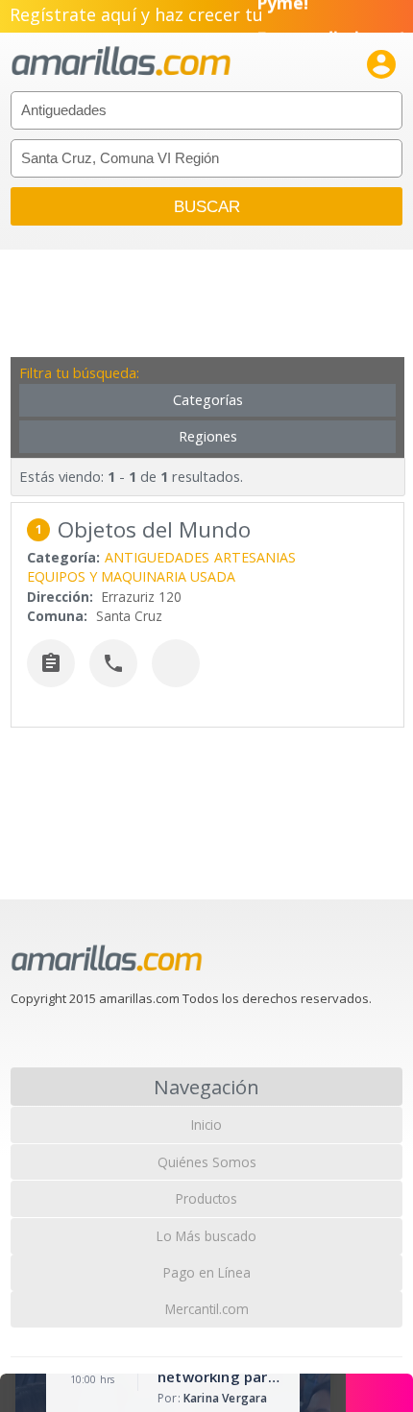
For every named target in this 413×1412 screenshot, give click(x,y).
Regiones (208, 436)
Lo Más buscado (206, 1236)
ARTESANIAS (255, 557)
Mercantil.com (207, 1309)
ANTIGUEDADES (157, 557)
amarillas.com (121, 62)
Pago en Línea (207, 1272)
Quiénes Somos (207, 1162)
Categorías (208, 400)
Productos (206, 1198)
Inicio (206, 1124)
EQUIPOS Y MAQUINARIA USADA (131, 576)
